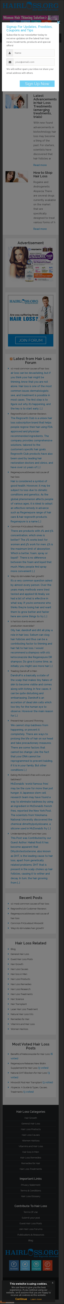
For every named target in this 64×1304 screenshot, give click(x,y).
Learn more (36, 1299)
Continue (21, 1299)
